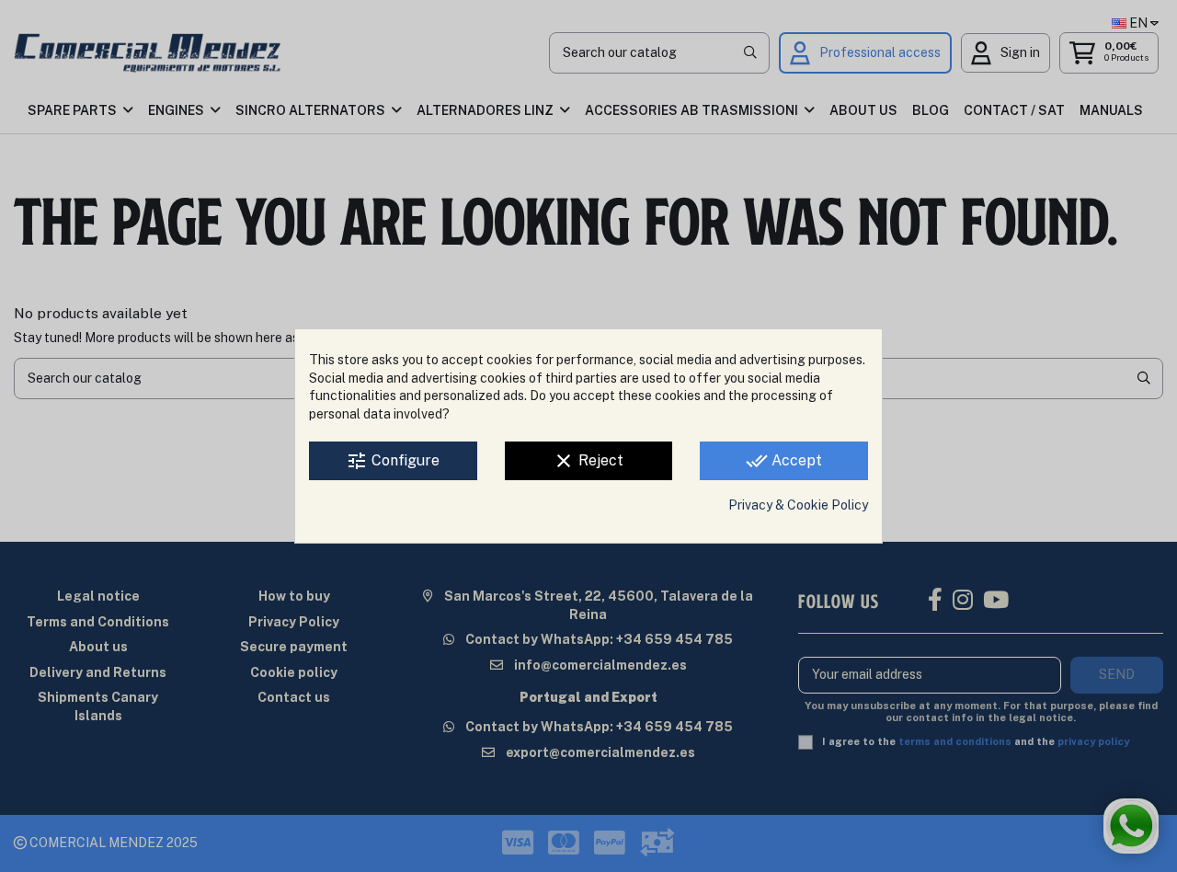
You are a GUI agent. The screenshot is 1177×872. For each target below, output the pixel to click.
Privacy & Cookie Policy (798, 505)
